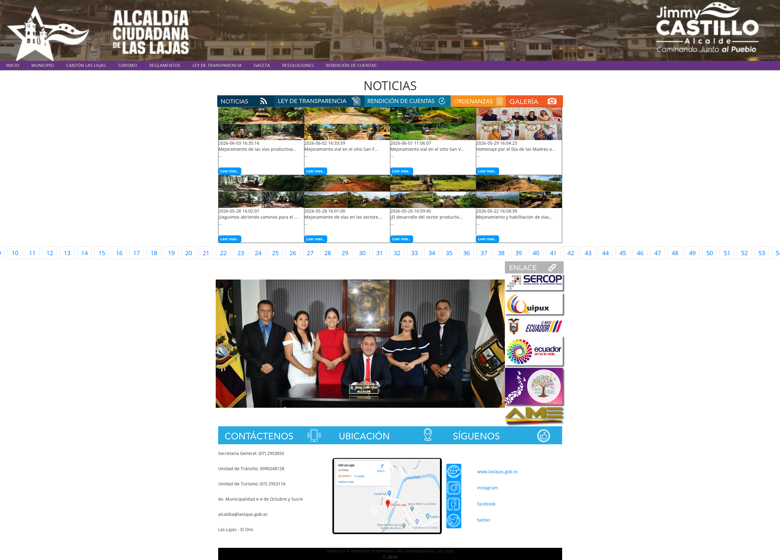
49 (692, 253)
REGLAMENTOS (164, 65)
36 (466, 253)
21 (206, 253)
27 (310, 253)
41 (553, 253)
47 (657, 253)
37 (483, 253)
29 (345, 253)
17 (136, 253)
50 (709, 253)
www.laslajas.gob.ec (497, 471)
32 (397, 253)
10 (15, 253)
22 (223, 253)
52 (744, 253)
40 (536, 253)
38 (501, 253)
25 (275, 253)
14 (84, 253)
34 (431, 253)
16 (119, 253)
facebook (486, 504)
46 (640, 253)
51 (727, 253)
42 (570, 253)
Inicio (12, 65)
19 (171, 253)
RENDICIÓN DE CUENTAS (351, 65)
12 (49, 253)
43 (588, 253)
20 (188, 253)
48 (675, 253)
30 (362, 253)
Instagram (487, 488)
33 (414, 253)
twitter (484, 520)
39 (518, 253)
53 (761, 253)
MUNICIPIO (42, 65)
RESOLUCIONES (298, 65)
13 (67, 253)
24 (258, 253)
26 (292, 253)
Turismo (127, 65)
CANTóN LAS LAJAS (86, 65)
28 (327, 253)
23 (240, 253)
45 (622, 253)
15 (101, 253)
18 (154, 253)
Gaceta (262, 65)
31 (379, 253)
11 (32, 253)
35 (449, 253)
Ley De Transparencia (217, 65)
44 (605, 253)
